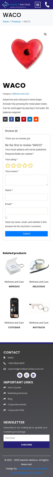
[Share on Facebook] (11, 119)
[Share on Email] (5, 119)
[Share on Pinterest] (23, 119)
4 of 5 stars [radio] (24, 165)
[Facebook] (19, 375)
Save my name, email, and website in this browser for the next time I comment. (26, 224)
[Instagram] (26, 375)
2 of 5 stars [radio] (13, 165)
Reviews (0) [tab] (11, 131)
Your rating (11, 159)
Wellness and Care (20, 94)
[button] (38, 5)
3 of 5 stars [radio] (19, 165)
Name (9, 190)
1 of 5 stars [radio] (7, 165)
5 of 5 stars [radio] (30, 165)
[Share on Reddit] (36, 119)
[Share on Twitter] (17, 119)
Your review (12, 171)
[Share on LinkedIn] (29, 119)
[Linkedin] (33, 375)
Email (8, 204)
